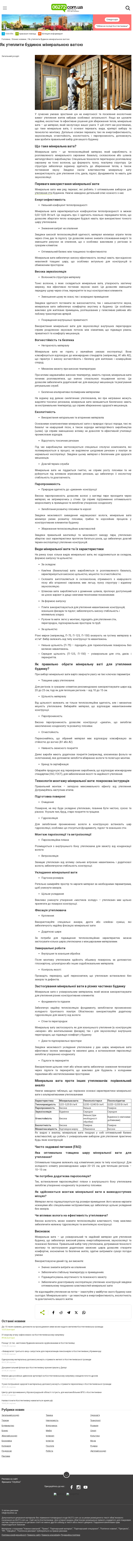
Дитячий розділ (98, 1451)
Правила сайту (34, 1535)
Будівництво (8, 1425)
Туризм (5, 1420)
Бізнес (5, 1430)
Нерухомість (52, 1420)
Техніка (49, 1415)
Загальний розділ (10, 1415)
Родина (93, 1446)
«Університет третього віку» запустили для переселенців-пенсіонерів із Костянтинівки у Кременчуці (51, 1351)
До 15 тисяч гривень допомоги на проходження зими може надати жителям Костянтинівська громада (52, 1326)
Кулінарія (6, 1446)
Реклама (6, 1456)
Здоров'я (95, 1415)
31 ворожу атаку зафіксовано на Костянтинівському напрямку (33, 1335)
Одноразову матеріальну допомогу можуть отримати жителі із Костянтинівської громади (46, 1359)
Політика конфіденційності (14, 1535)
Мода (93, 1441)
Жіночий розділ (9, 1436)
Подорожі (7, 1451)
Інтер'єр (50, 1441)
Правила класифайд (50, 1535)
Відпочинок (51, 1425)
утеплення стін (43, 193)
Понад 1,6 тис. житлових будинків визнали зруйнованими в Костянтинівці (38, 1343)
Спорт (93, 1430)
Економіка (7, 1441)
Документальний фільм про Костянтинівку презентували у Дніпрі (34, 1367)
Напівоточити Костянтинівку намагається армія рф (27, 1400)
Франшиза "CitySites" (11, 1482)
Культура (95, 1436)
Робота (49, 1451)
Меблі (49, 1430)
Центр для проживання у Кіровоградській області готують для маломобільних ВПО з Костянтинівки (52, 1392)
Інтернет (50, 1436)
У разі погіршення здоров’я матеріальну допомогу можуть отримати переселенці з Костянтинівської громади (56, 1384)
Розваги (94, 1425)
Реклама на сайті (10, 1479)
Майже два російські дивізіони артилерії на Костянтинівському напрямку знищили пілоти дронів (50, 1376)
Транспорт (95, 1420)
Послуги (50, 1446)
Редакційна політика (70, 1535)
